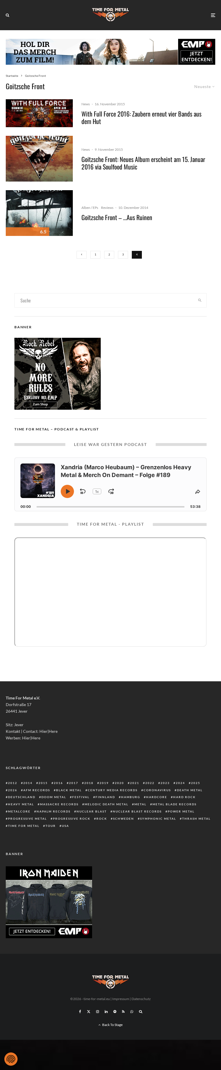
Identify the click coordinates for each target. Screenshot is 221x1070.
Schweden (123, 818)
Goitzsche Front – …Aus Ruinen (116, 217)
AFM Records (36, 790)
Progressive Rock (71, 818)
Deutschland (21, 797)
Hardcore (156, 797)
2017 (73, 783)
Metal (140, 804)
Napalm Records (54, 811)
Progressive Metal (27, 818)
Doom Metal (53, 797)
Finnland (105, 797)
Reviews (107, 207)
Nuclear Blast (92, 811)
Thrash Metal (196, 818)
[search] (199, 300)
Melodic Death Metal (106, 804)
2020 (119, 783)
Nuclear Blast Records (137, 811)
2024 (180, 783)
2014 (28, 783)
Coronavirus (157, 790)
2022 (150, 783)
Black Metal (69, 790)
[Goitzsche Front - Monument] (39, 159)
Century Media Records (113, 790)
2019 (104, 783)
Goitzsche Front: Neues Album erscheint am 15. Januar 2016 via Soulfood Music (143, 163)
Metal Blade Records (175, 804)
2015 (43, 783)
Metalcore (19, 811)
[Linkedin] (106, 1011)
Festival (80, 797)
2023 (165, 783)
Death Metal (190, 790)
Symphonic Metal (158, 818)
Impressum (120, 999)
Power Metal (181, 811)
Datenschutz (141, 999)
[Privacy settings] (11, 1059)
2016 (58, 783)
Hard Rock (184, 797)
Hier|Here (48, 731)
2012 (12, 783)
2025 (195, 783)
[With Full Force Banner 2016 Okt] (39, 113)
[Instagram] (97, 1011)
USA (65, 825)
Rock (101, 818)
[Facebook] (80, 1011)
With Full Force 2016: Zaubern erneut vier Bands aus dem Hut (141, 117)
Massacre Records (59, 804)
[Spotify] (114, 1011)
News (85, 104)
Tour (50, 825)
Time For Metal (23, 825)
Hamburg (130, 797)
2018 (89, 783)
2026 (12, 790)
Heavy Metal (21, 804)
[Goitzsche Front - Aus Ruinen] (39, 213)
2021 (134, 783)
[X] (88, 1011)
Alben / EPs (89, 207)
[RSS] (123, 1011)
